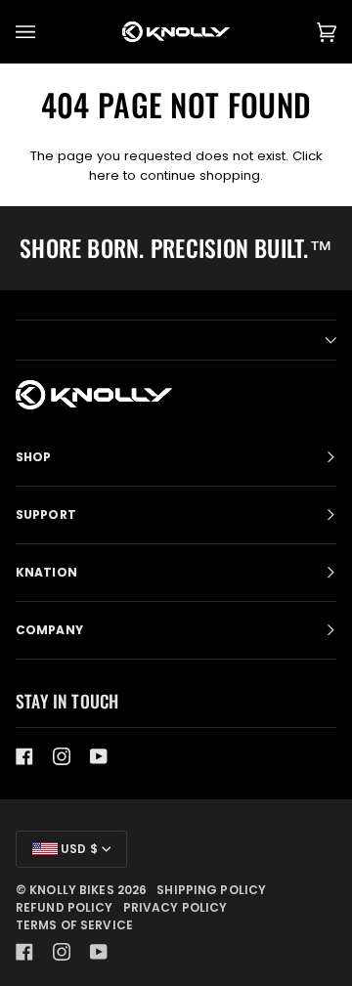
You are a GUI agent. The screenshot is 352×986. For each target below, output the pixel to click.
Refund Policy (64, 907)
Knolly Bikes (71, 889)
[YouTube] (99, 756)
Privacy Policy (175, 907)
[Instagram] (61, 756)
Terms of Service (74, 925)
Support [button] (46, 514)
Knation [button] (46, 572)
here (104, 175)
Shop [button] (33, 457)
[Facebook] (24, 756)
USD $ (78, 848)
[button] (176, 340)
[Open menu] (45, 32)
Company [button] (49, 630)
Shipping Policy (211, 889)
